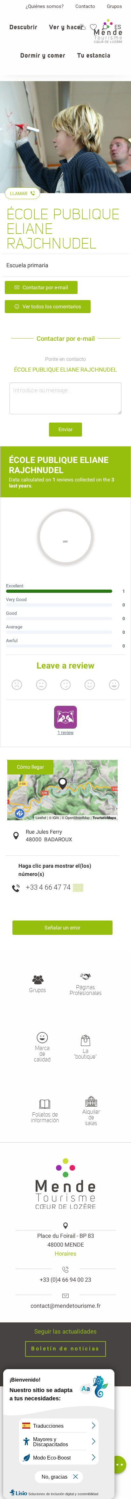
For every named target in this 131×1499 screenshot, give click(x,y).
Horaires (65, 1253)
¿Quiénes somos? (45, 6)
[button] (24, 31)
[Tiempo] (82, 27)
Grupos (114, 6)
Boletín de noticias (65, 1349)
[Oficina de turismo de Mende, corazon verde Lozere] (108, 31)
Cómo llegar (30, 767)
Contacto (85, 6)
